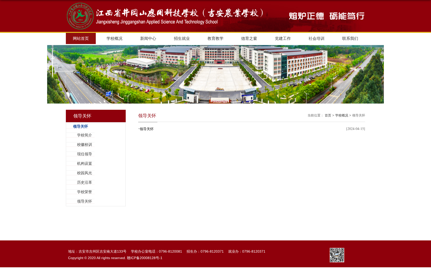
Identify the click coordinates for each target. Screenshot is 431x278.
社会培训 (316, 38)
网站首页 (81, 38)
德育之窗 (249, 38)
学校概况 (114, 38)
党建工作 (283, 38)
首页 (328, 115)
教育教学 (215, 38)
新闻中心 (148, 38)
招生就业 (182, 38)
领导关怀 (146, 129)
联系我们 (350, 38)
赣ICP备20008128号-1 (144, 258)
